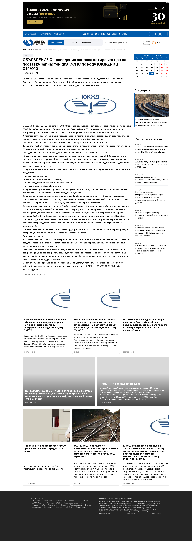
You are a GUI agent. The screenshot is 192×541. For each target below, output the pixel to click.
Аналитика (36, 507)
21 (157, 70)
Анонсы (59, 507)
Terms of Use (130, 514)
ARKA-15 (69, 507)
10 (137, 67)
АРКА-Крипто (38, 503)
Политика (36, 501)
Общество (69, 501)
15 (162, 67)
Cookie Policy (156, 514)
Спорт (63, 505)
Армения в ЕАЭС (53, 503)
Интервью (48, 507)
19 (147, 70)
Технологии (52, 505)
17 (137, 70)
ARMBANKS (45, 34)
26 (147, 74)
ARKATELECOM (31, 34)
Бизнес (59, 501)
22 (162, 70)
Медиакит (86, 43)
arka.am (155, 505)
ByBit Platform (82, 501)
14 (157, 67)
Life (43, 505)
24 (137, 74)
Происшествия (76, 505)
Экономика (72, 43)
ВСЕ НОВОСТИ (37, 499)
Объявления (28, 55)
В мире (88, 505)
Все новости (56, 43)
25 (142, 74)
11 (142, 67)
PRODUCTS (58, 34)
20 (152, 70)
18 (142, 70)
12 (147, 67)
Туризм (35, 505)
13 (152, 67)
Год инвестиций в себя (73, 503)
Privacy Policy (104, 514)
